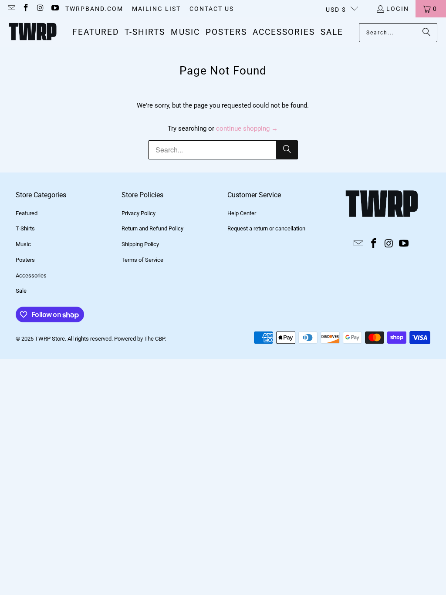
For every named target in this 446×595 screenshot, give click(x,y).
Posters (25, 260)
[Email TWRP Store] (11, 8)
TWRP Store (50, 338)
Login (397, 8)
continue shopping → (247, 128)
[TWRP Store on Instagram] (40, 8)
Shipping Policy (140, 244)
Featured (26, 213)
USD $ (336, 9)
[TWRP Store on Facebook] (25, 8)
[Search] (426, 32)
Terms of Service (142, 260)
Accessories (31, 275)
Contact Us (211, 8)
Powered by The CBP (139, 338)
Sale (21, 290)
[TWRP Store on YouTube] (55, 8)
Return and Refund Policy (152, 228)
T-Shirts (25, 228)
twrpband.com (94, 8)
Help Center (241, 213)
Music (23, 244)
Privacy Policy (138, 213)
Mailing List (156, 8)
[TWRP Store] (33, 33)
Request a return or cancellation (266, 228)
